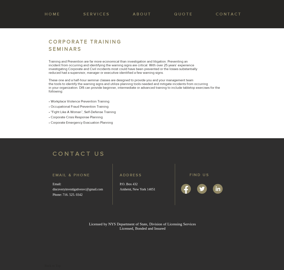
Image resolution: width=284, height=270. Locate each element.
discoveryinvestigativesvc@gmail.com (78, 189)
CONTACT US (79, 153)
